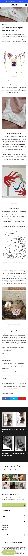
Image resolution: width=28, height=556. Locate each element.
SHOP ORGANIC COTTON (14, 388)
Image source (14, 76)
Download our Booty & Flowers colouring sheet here (14, 262)
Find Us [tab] (5, 522)
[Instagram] (5, 527)
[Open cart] (26, 5)
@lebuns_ (12, 469)
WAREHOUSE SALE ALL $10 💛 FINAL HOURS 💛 (14, 1)
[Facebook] (5, 525)
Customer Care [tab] (7, 510)
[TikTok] (4, 531)
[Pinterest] (4, 529)
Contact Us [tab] (6, 535)
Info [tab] (4, 516)
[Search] (4, 4)
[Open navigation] (2, 4)
